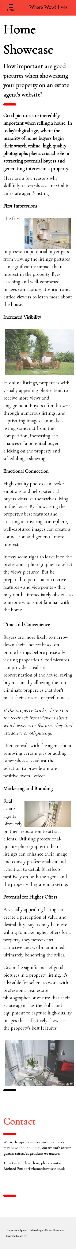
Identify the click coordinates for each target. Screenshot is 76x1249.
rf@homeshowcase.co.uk (46, 1168)
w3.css (23, 1235)
